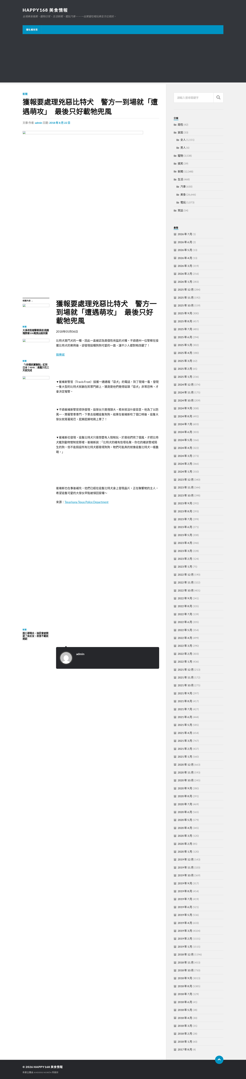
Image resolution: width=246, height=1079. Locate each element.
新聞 (25, 94)
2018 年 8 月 (185, 986)
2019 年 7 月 (185, 899)
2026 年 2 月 (185, 273)
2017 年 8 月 (185, 1049)
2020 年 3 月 (185, 835)
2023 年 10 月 (186, 495)
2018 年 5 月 (185, 1009)
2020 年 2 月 (185, 843)
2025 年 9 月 (185, 313)
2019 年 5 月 (185, 914)
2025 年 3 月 (185, 360)
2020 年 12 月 (186, 764)
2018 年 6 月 (185, 1002)
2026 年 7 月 (185, 234)
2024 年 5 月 (185, 439)
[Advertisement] (123, 59)
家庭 (180, 132)
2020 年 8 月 (185, 796)
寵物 (180, 155)
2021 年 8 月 (185, 701)
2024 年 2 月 (185, 463)
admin (38, 122)
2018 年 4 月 (185, 1017)
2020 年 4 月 (185, 827)
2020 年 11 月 (186, 772)
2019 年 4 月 (185, 922)
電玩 (183, 202)
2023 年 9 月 (185, 503)
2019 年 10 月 (186, 875)
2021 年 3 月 (185, 740)
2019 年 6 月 (185, 907)
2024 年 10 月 (186, 400)
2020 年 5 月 (185, 819)
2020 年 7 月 (185, 804)
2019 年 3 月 (185, 930)
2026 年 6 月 (185, 242)
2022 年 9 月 (185, 598)
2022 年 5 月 (185, 630)
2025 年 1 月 (185, 376)
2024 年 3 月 (185, 455)
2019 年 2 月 (185, 938)
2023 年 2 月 (185, 558)
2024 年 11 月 (186, 392)
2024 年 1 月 (185, 471)
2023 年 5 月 (185, 534)
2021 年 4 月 (185, 732)
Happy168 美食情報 (45, 10)
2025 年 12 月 (186, 289)
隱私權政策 (32, 29)
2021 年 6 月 (185, 716)
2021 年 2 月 (185, 748)
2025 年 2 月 (185, 368)
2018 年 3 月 (185, 1025)
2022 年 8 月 (185, 606)
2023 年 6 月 (185, 526)
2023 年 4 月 (185, 542)
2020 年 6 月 (185, 812)
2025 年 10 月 (186, 305)
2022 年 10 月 (186, 590)
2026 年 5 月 (185, 249)
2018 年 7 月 (185, 994)
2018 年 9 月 (185, 978)
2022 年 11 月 (186, 582)
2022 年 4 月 (185, 637)
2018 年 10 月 (186, 970)
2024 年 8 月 (185, 416)
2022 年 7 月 (185, 614)
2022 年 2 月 (185, 653)
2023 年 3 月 (185, 550)
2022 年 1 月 (185, 661)
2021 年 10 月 (186, 685)
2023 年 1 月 (185, 566)
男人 (183, 147)
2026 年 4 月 (185, 257)
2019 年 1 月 (185, 946)
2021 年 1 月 (185, 756)
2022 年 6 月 (185, 621)
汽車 (183, 186)
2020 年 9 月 (185, 788)
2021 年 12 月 (186, 669)
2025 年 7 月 (185, 329)
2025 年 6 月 (185, 337)
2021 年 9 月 (185, 693)
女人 (183, 139)
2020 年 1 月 (185, 851)
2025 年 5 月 (185, 344)
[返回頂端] (219, 1060)
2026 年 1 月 (185, 281)
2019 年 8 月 (185, 891)
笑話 (180, 210)
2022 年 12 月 (186, 574)
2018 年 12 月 (186, 954)
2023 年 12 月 (186, 479)
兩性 (180, 124)
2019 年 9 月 (185, 883)
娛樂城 (60, 354)
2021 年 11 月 (186, 677)
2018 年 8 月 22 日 (59, 122)
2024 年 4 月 (185, 447)
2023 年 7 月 (185, 519)
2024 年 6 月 (185, 431)
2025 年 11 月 (186, 297)
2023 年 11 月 (186, 487)
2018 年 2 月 (185, 1033)
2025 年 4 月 (185, 352)
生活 (180, 179)
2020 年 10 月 (186, 780)
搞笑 (180, 163)
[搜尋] (218, 98)
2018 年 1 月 (185, 1041)
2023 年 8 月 (185, 511)
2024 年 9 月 (185, 408)
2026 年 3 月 (185, 265)
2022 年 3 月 (185, 645)
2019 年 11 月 (186, 867)
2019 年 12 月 (186, 859)
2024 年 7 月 (185, 424)
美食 (183, 194)
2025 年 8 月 (185, 321)
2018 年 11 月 (186, 962)
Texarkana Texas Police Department (86, 502)
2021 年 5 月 (185, 724)
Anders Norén (43, 1072)
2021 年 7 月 (185, 709)
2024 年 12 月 (186, 384)
